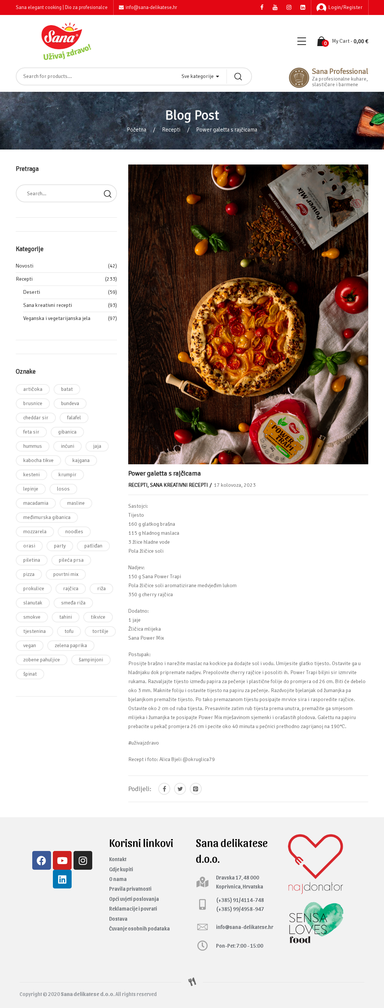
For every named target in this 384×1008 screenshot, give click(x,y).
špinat (30, 674)
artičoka (32, 389)
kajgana (81, 460)
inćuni (67, 446)
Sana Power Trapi (161, 576)
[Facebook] (41, 860)
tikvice (98, 617)
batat (67, 389)
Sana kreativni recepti (179, 485)
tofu (69, 631)
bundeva (70, 403)
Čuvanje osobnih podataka (139, 928)
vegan (29, 645)
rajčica (70, 588)
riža (101, 588)
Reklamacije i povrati (133, 908)
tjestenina (34, 631)
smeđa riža (73, 603)
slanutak (32, 603)
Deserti (31, 292)
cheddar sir (35, 417)
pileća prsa (71, 560)
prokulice (33, 588)
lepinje (30, 489)
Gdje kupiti (121, 869)
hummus (32, 446)
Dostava (118, 918)
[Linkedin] (62, 879)
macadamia (35, 503)
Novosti (24, 266)
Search (107, 193)
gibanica (67, 432)
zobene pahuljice (41, 660)
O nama (118, 879)
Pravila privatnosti (130, 888)
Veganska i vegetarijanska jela (56, 318)
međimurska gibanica (46, 517)
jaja (97, 446)
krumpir (67, 474)
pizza (28, 574)
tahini (65, 617)
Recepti (171, 129)
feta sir (31, 432)
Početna (136, 129)
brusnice (32, 403)
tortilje (100, 631)
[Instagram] (83, 860)
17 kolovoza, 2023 (235, 485)
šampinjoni (91, 660)
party (60, 546)
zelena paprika (71, 645)
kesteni (31, 474)
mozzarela (34, 531)
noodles (74, 531)
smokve (31, 617)
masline (76, 503)
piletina (31, 560)
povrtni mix (65, 574)
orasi (29, 546)
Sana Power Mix (146, 638)
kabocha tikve (38, 460)
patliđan (93, 546)
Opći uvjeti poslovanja (134, 899)
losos (63, 489)
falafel (74, 417)
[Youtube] (62, 860)
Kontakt (117, 859)
